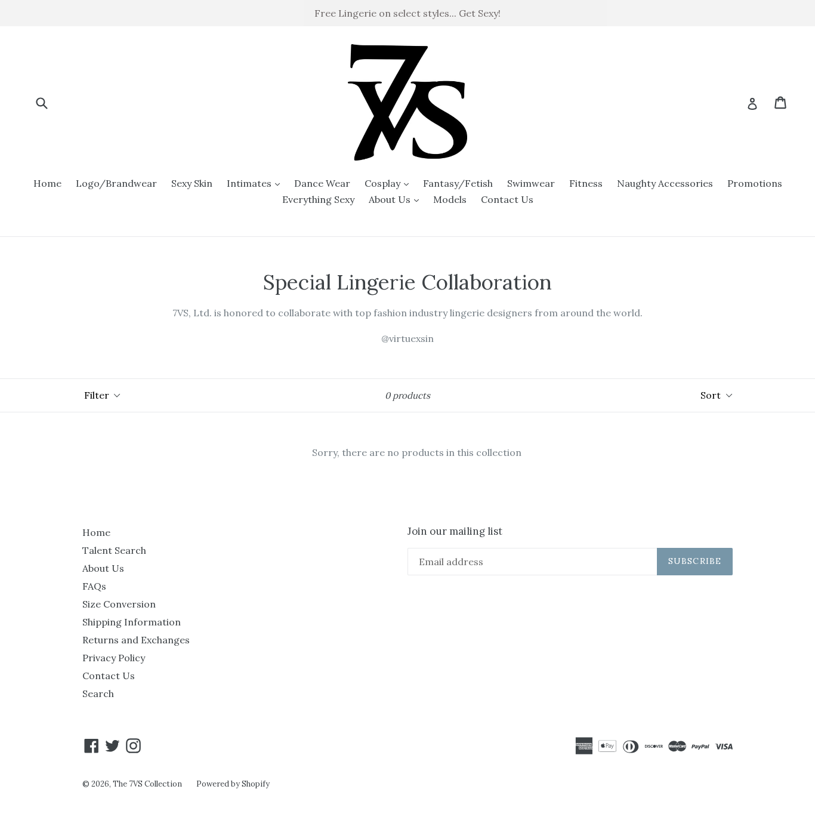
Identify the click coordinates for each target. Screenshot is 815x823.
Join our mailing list (454, 531)
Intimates (256, 183)
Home (47, 183)
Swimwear (531, 183)
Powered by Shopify (233, 784)
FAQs (94, 586)
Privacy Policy (113, 658)
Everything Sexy (318, 199)
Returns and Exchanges (136, 640)
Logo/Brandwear (116, 183)
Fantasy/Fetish (458, 183)
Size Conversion (119, 604)
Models (450, 199)
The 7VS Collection (147, 784)
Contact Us (507, 199)
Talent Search (114, 550)
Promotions (754, 183)
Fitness (586, 183)
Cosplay (390, 183)
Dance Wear (322, 183)
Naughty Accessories (665, 183)
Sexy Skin (191, 183)
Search (98, 693)
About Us (397, 199)
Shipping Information (131, 622)
